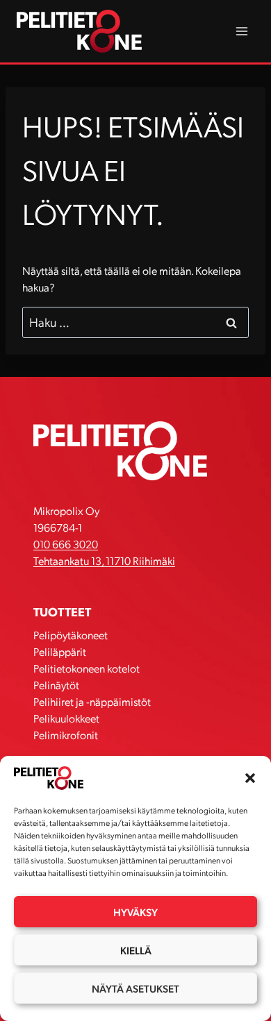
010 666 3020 (65, 544)
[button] (250, 778)
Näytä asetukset (135, 988)
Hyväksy (135, 912)
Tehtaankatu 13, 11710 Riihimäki (104, 560)
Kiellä (135, 950)
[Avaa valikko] (241, 31)
